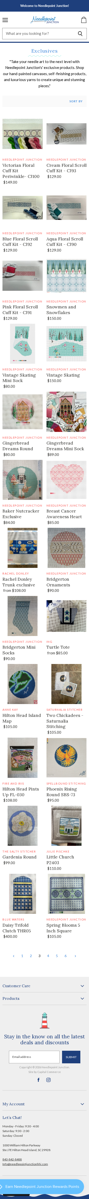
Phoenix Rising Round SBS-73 (61, 791)
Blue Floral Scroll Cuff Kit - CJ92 (20, 241)
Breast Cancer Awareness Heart (64, 513)
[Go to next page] (74, 956)
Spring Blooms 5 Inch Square (63, 928)
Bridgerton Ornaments (58, 582)
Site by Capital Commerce (44, 1071)
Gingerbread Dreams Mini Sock (65, 445)
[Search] (80, 33)
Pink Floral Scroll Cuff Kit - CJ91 (20, 309)
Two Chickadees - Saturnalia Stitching (64, 721)
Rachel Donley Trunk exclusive (18, 582)
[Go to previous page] (14, 956)
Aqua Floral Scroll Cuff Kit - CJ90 (64, 241)
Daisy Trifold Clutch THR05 (16, 928)
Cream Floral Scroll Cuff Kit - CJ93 (66, 168)
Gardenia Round (19, 857)
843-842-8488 (12, 1159)
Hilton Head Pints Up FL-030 (20, 791)
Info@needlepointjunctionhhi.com (25, 1164)
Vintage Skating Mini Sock (19, 378)
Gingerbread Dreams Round (17, 445)
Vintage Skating (63, 375)
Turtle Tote (58, 647)
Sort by (76, 101)
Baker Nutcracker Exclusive (20, 513)
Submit (71, 1057)
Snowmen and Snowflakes (61, 309)
